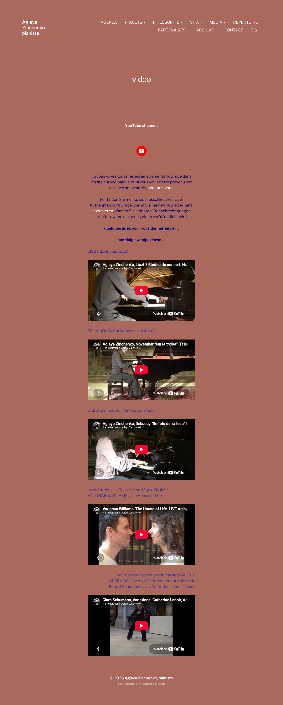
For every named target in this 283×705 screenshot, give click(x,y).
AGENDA (109, 22)
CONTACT (233, 30)
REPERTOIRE (245, 22)
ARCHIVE (205, 30)
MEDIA (216, 22)
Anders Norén (153, 684)
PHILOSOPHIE (166, 22)
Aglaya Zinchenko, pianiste (34, 27)
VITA (194, 22)
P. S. (254, 30)
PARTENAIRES (171, 30)
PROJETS (133, 22)
